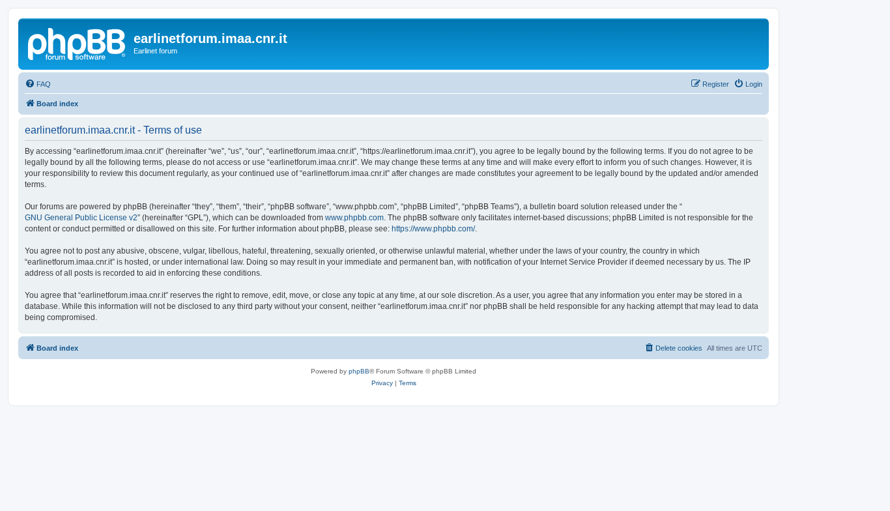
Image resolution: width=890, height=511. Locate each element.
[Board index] (78, 42)
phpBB (359, 371)
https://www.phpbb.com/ (433, 228)
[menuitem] (38, 84)
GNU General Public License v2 (81, 217)
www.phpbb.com (354, 217)
